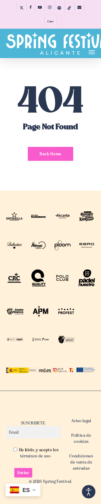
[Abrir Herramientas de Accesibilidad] (88, 491)
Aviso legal (81, 420)
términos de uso (35, 455)
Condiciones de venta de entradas (81, 462)
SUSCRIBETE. (33, 423)
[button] (92, 52)
